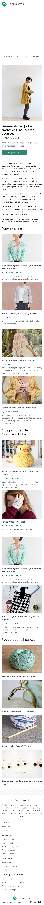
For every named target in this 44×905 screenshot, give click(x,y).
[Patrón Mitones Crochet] (22, 504)
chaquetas (6, 418)
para (20, 279)
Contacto (5, 830)
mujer (22, 142)
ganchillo (28, 420)
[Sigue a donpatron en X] (27, 902)
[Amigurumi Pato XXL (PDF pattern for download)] (22, 454)
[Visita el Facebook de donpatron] (31, 902)
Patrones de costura (10, 886)
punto (7, 368)
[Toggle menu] (40, 4)
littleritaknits (12, 324)
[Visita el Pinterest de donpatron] (35, 902)
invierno (5, 146)
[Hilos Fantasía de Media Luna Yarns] (22, 659)
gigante (15, 482)
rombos (13, 373)
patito (9, 482)
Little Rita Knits (10, 317)
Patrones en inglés (9, 889)
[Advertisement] (22, 31)
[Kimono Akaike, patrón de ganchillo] (22, 296)
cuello (22, 418)
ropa (35, 142)
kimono (5, 142)
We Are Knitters (10, 364)
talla (37, 321)
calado (14, 279)
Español (18, 800)
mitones (5, 529)
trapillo (33, 484)
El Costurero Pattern (15, 138)
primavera (6, 279)
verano (31, 276)
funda (4, 627)
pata (37, 627)
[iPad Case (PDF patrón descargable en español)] (22, 599)
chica (25, 368)
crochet (21, 321)
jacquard (5, 373)
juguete (5, 484)
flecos (29, 370)
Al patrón (14, 152)
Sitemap (21, 902)
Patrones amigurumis (11, 846)
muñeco (29, 482)
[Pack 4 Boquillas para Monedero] (22, 694)
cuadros (30, 627)
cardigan (29, 418)
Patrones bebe (8, 854)
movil (14, 627)
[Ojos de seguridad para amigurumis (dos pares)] (22, 764)
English (26, 800)
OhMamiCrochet (11, 411)
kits (3, 368)
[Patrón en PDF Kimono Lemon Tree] (22, 390)
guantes (12, 529)
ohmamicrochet (8, 423)
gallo (4, 630)
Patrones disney (8, 850)
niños (35, 482)
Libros (4, 870)
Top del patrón (8, 843)
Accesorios (6, 863)
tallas (32, 321)
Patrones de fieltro (9, 879)
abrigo (29, 142)
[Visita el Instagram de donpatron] (39, 902)
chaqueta (14, 142)
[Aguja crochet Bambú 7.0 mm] (22, 729)
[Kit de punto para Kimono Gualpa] (22, 343)
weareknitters (23, 373)
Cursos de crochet (9, 866)
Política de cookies (10, 902)
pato (4, 482)
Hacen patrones (8, 839)
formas (35, 370)
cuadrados (22, 627)
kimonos (24, 415)
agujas (14, 368)
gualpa (14, 370)
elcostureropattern (19, 146)
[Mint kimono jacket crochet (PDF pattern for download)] (22, 248)
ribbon (27, 484)
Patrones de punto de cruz (13, 882)
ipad (9, 627)
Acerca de (6, 827)
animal (22, 482)
